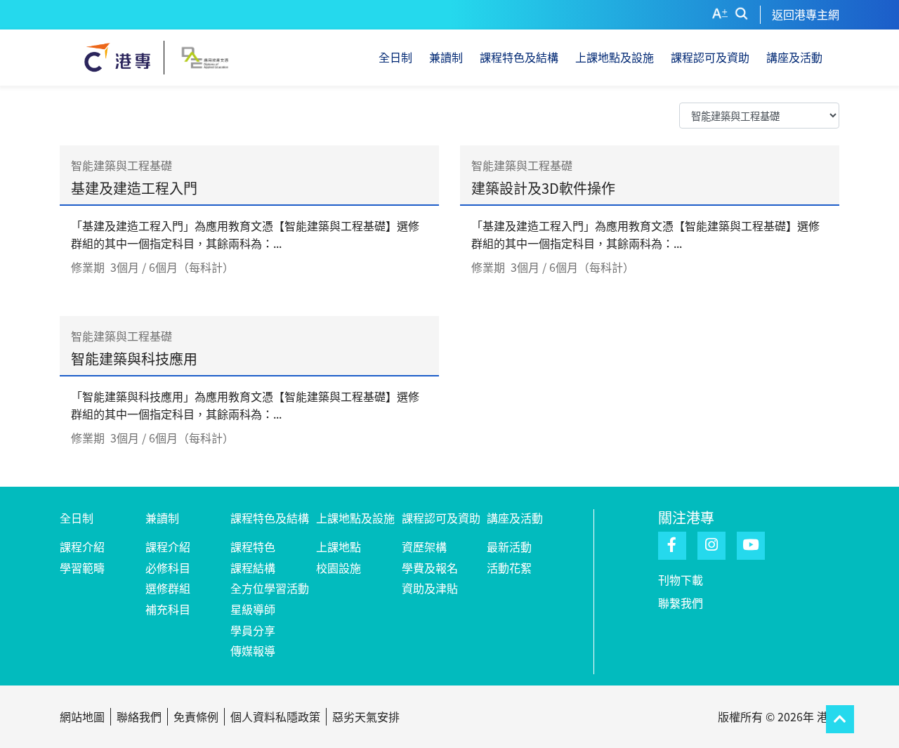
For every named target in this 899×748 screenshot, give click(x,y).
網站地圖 (82, 716)
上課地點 (338, 546)
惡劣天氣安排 (366, 716)
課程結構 (252, 567)
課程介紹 (82, 546)
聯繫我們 (680, 602)
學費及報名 (430, 567)
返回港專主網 (805, 14)
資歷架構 (424, 546)
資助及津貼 (430, 587)
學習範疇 (82, 567)
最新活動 (509, 546)
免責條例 (195, 716)
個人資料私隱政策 (275, 716)
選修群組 (167, 587)
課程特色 (252, 546)
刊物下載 (680, 579)
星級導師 (252, 609)
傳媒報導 (252, 650)
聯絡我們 (139, 716)
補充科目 (167, 609)
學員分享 (252, 630)
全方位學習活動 (269, 587)
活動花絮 (509, 567)
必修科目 (167, 567)
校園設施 (338, 567)
